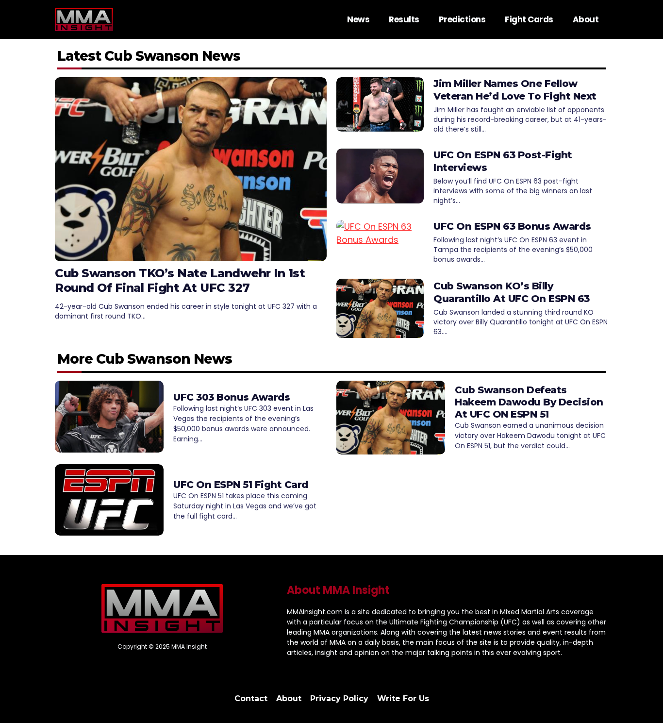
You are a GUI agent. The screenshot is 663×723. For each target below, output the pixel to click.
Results (404, 19)
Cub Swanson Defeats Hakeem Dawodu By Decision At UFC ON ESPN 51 (529, 402)
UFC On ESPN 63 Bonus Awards (512, 226)
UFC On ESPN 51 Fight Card (240, 484)
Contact (250, 698)
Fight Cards (529, 19)
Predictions (462, 19)
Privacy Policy (339, 698)
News (358, 19)
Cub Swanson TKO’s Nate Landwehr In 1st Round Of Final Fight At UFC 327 (180, 280)
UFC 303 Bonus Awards (231, 397)
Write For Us (403, 698)
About (586, 19)
